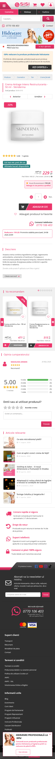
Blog (6, 699)
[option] (27, 61)
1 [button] (38, 290)
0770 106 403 (33, 611)
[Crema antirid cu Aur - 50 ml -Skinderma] (14, 322)
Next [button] (53, 322)
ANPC (7, 677)
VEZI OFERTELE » (40, 67)
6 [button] (49, 290)
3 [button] (42, 290)
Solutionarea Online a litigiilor (16, 685)
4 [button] (45, 290)
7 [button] (51, 290)
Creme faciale (45, 77)
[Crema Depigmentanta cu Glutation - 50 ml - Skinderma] (40, 322)
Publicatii (8, 729)
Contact (49, 25)
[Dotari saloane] (22, 4)
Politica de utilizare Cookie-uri (16, 673)
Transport (9, 641)
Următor (38, 96)
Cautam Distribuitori (13, 725)
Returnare (9, 644)
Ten (32, 77)
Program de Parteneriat (14, 710)
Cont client (9, 706)
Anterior (16, 96)
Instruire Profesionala (13, 722)
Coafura (45, 12)
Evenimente (9, 702)
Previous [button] (2, 322)
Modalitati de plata (12, 648)
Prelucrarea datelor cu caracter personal (20, 670)
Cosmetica (9, 12)
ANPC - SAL (9, 681)
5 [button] (47, 290)
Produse (7, 77)
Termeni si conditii (12, 666)
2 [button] (40, 290)
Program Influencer (12, 718)
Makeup (27, 12)
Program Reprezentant (14, 714)
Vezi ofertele (23, 752)
